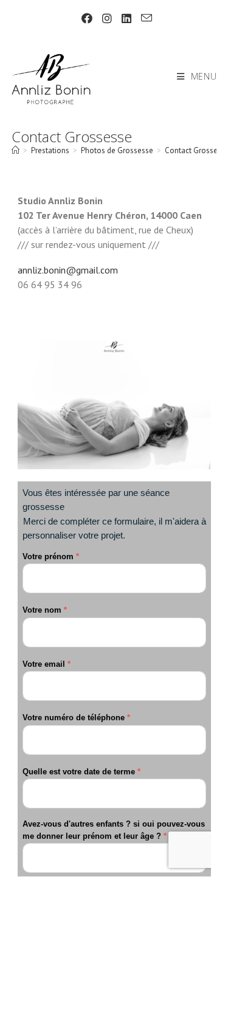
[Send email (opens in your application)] (144, 18)
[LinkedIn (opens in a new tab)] (126, 18)
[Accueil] (15, 150)
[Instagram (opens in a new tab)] (107, 18)
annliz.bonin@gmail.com (68, 270)
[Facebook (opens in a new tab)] (87, 18)
